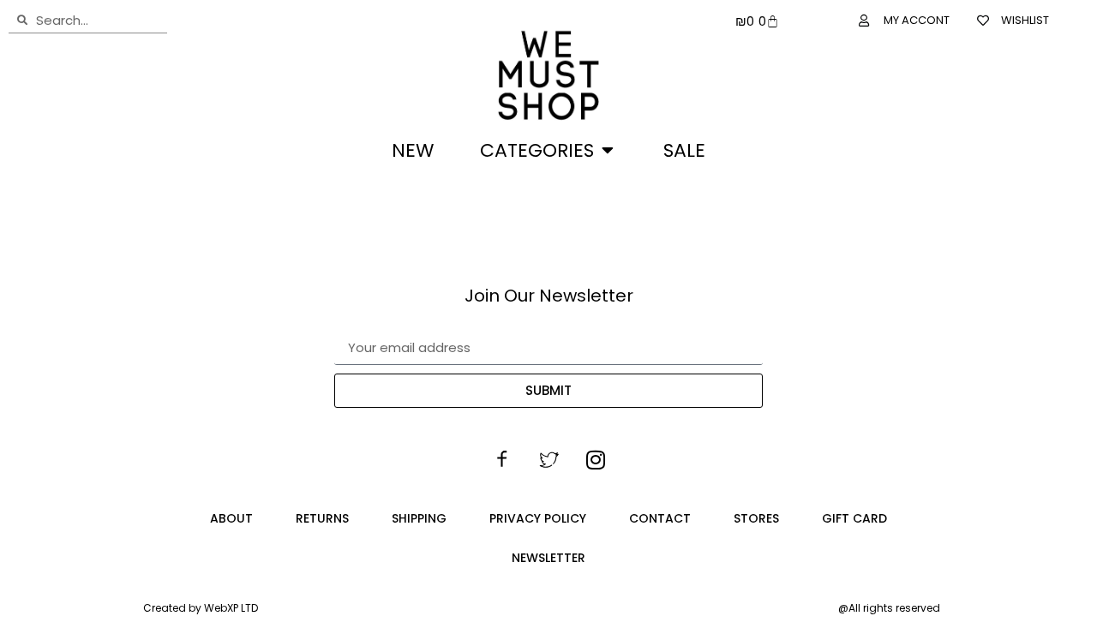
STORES (756, 518)
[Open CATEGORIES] (607, 150)
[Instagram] (595, 459)
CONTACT (660, 518)
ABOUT (231, 518)
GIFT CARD (854, 518)
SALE (684, 150)
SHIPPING (419, 518)
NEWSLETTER (548, 557)
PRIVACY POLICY (537, 518)
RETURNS (322, 518)
